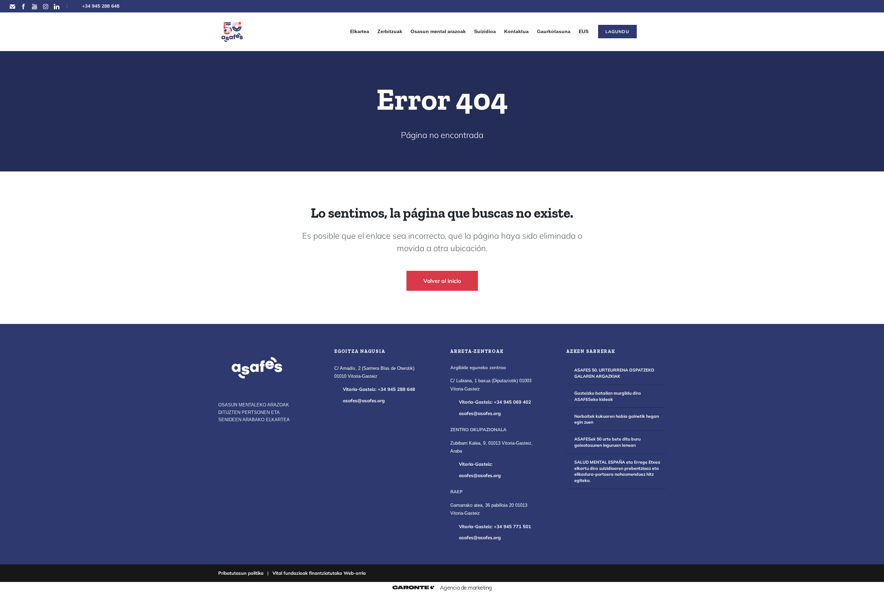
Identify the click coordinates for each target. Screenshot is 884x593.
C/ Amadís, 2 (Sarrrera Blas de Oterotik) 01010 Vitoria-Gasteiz (374, 372)
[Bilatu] (653, 31)
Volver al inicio (442, 280)
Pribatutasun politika (240, 573)
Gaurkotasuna (553, 31)
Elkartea (359, 31)
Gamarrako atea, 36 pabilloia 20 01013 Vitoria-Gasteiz (488, 509)
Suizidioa (485, 31)
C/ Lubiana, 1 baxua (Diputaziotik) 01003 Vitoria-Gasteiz (490, 385)
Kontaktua (516, 31)
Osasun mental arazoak (438, 31)
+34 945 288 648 (100, 6)
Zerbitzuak (389, 31)
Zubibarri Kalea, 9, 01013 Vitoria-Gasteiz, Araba (491, 447)
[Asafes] (257, 367)
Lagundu (617, 31)
